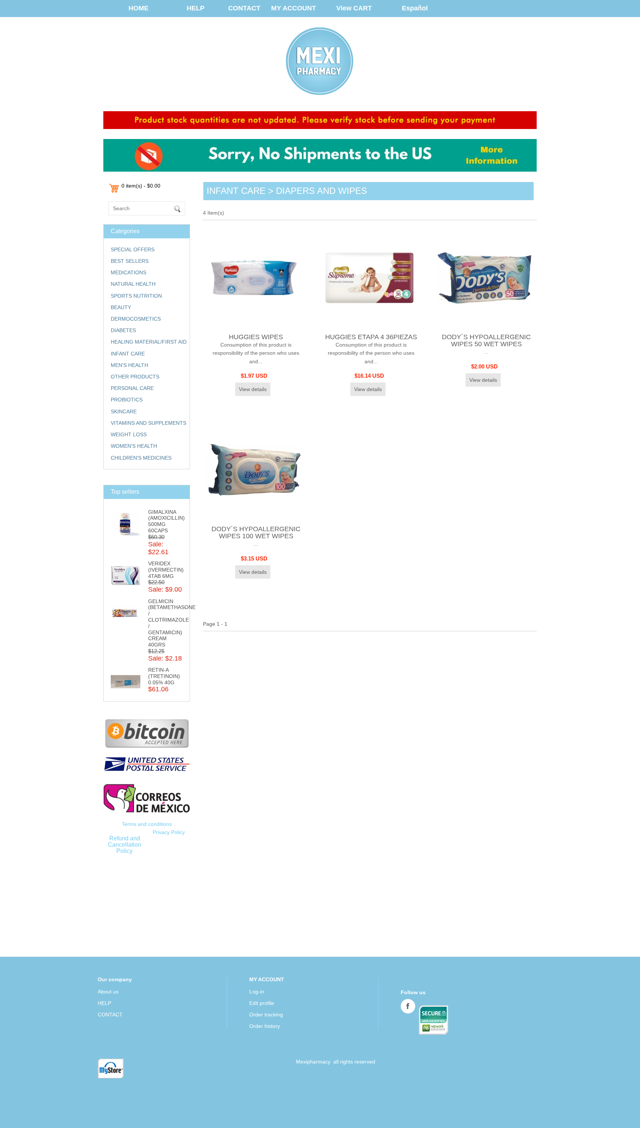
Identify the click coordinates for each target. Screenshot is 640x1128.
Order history (264, 1026)
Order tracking (266, 1015)
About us (108, 992)
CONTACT (244, 8)
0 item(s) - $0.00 (140, 186)
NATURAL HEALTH (133, 284)
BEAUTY (121, 307)
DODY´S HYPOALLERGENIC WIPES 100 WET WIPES (255, 532)
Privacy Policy (169, 832)
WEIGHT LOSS (129, 434)
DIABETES (123, 330)
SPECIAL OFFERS (132, 249)
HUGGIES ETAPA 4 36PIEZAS (371, 337)
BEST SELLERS (130, 261)
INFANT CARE (128, 354)
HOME (139, 8)
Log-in (256, 992)
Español (415, 8)
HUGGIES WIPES (256, 337)
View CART (354, 8)
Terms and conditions (147, 824)
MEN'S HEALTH (129, 365)
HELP (195, 8)
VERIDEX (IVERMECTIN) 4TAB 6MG (166, 569)
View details (253, 389)
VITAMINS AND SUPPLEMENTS (148, 423)
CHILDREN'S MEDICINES (141, 458)
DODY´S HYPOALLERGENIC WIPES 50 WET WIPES (486, 340)
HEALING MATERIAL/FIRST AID (149, 342)
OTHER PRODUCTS (135, 377)
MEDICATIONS (128, 272)
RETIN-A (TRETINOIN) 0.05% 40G (164, 676)
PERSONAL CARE (132, 388)
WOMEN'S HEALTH (134, 446)
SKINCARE (124, 411)
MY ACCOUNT (293, 8)
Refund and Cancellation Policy (124, 844)
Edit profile (261, 1003)
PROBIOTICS (127, 400)
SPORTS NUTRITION (136, 296)
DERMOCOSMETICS (136, 319)
